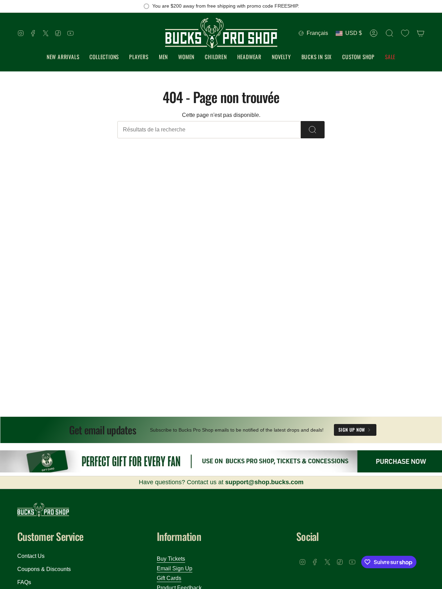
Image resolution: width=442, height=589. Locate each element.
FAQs (24, 582)
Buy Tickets (171, 559)
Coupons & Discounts (44, 569)
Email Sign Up (174, 568)
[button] (104, 57)
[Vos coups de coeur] (405, 33)
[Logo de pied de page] (43, 510)
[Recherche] (313, 129)
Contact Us (31, 556)
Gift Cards (169, 578)
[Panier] (421, 33)
